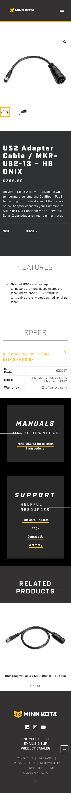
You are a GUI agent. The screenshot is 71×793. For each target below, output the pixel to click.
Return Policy (50, 763)
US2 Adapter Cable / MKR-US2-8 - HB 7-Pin (35, 676)
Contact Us (36, 537)
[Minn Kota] (22, 10)
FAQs (35, 529)
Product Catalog (35, 748)
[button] (62, 10)
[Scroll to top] (64, 749)
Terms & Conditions (40, 768)
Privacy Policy (24, 763)
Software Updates (35, 520)
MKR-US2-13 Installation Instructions (36, 446)
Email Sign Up (35, 744)
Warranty (35, 545)
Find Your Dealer (35, 739)
